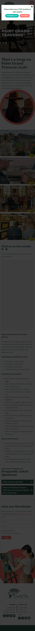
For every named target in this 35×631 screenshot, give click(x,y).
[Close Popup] (32, 6)
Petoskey (25, 16)
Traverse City (12, 16)
